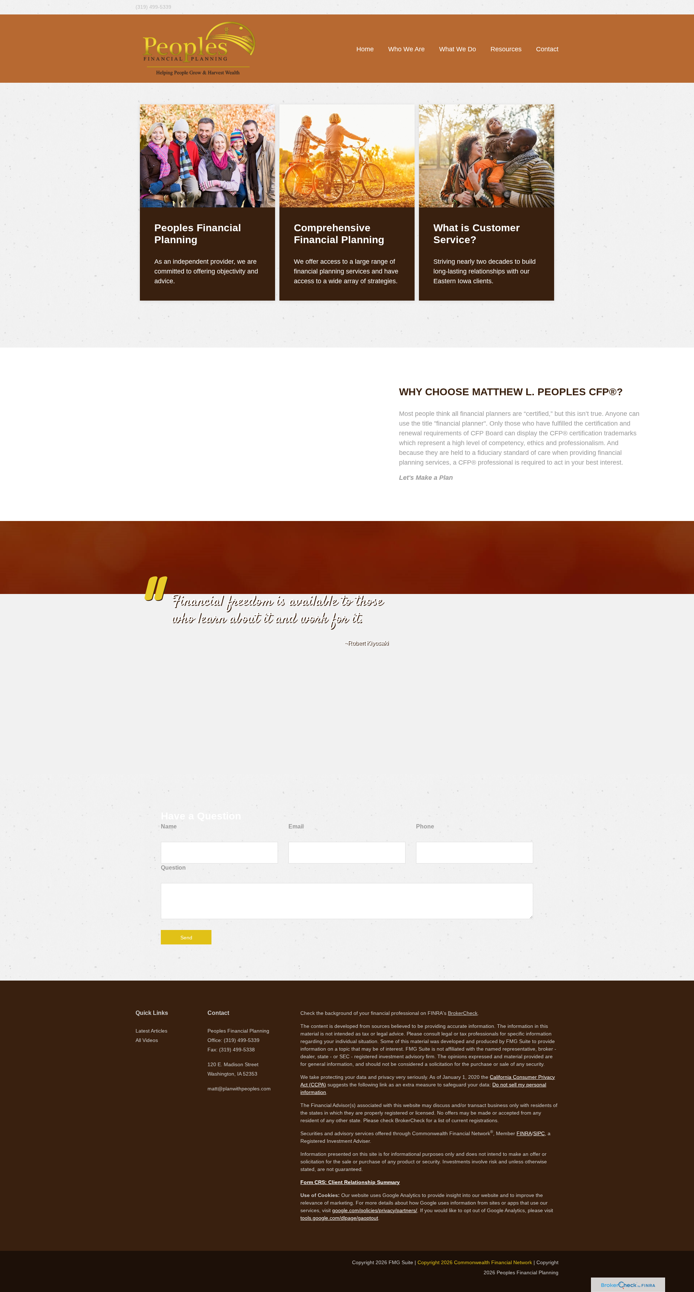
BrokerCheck (462, 1013)
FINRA (524, 1133)
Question (173, 868)
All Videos (147, 1040)
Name (169, 826)
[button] (406, 49)
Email (296, 826)
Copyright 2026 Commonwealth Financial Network (474, 1262)
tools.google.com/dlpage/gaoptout (339, 1218)
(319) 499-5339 (153, 7)
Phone (425, 826)
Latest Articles (151, 1031)
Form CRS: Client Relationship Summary (350, 1182)
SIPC (539, 1133)
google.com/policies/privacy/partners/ (374, 1210)
